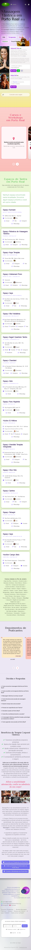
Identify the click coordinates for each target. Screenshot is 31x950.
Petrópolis (19, 598)
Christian (18, 456)
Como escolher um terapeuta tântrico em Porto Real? (15, 691)
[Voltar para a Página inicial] (6, 4)
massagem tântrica (9, 29)
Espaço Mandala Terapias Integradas (13, 446)
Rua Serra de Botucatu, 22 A (13, 518)
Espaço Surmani (9, 210)
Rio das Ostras (7, 607)
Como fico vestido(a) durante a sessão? (13, 714)
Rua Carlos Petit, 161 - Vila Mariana (15, 496)
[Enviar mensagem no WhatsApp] (18, 70)
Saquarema (21, 611)
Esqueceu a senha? (12, 929)
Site (15, 220)
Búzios (24, 583)
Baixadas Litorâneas (9, 583)
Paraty (23, 596)
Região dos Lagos (15, 601)
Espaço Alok (7, 381)
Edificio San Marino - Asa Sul (13, 215)
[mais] (24, 55)
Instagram (24, 220)
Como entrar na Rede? (17, 913)
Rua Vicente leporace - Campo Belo (15, 560)
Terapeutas (12, 37)
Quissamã (9, 600)
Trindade (23, 613)
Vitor (17, 480)
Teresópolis (17, 613)
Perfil (14, 70)
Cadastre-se (22, 929)
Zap (20, 932)
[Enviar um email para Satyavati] (21, 70)
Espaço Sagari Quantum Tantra (15, 337)
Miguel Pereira (19, 592)
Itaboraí (13, 588)
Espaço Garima (9, 491)
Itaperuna (5, 590)
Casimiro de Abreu (10, 586)
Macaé (21, 590)
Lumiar (16, 590)
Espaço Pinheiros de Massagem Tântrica (15, 233)
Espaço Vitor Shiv (10, 470)
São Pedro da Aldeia (11, 611)
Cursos (21, 37)
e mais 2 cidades (15, 83)
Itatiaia (11, 590)
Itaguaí (18, 588)
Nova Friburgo (9, 596)
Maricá (12, 592)
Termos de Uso (23, 947)
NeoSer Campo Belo (11, 555)
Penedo (13, 598)
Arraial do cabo (22, 581)
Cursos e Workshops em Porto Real (17, 871)
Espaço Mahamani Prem (12, 274)
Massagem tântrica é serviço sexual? (12, 695)
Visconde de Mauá (11, 615)
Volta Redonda (21, 615)
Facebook (13, 326)
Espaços (5, 41)
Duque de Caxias (20, 586)
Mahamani (19, 282)
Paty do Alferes (6, 598)
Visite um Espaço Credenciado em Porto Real (16, 866)
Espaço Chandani (9, 360)
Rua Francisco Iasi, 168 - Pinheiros (14, 239)
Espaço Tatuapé (9, 512)
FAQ (4, 37)
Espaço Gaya (8, 293)
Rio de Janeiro (15, 607)
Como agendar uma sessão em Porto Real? (14, 722)
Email (7, 221)
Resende (15, 82)
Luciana (18, 499)
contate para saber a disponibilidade (16, 66)
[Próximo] (17, 164)
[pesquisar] (26, 4)
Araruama (15, 581)
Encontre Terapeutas (7, 909)
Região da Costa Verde (18, 600)
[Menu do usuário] (29, 4)
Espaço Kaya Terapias (11, 253)
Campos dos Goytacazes (18, 584)
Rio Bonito (23, 605)
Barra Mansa (18, 583)
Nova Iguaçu (17, 596)
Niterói (25, 592)
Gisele (17, 410)
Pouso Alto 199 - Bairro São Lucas (14, 258)
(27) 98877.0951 (7, 902)
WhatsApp (16, 223)
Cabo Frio (8, 584)
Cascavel (7, 280)
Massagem (6, 827)
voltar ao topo (16, 943)
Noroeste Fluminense (10, 594)
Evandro (18, 323)
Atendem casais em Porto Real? (11, 710)
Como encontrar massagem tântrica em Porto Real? (14, 687)
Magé (25, 590)
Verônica (18, 242)
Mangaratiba (6, 592)
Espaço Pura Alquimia (11, 402)
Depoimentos (15, 41)
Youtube (13, 350)
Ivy (16, 520)
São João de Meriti (20, 609)
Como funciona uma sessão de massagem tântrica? (13, 699)
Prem (17, 303)
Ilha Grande (7, 588)
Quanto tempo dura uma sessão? (11, 703)
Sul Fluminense (8, 613)
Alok (17, 391)
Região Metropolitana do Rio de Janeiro (15, 603)
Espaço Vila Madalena (11, 314)
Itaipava (24, 588)
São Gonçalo (23, 607)
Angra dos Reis (7, 581)
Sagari (18, 347)
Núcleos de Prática (19, 911)
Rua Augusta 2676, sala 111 (12, 407)
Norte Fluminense (21, 594)
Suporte (14, 932)
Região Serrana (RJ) (9, 605)
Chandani (18, 370)
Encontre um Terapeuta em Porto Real (16, 862)
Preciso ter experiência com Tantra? (12, 707)
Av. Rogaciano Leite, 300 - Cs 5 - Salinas (16, 426)
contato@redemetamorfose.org (12, 903)
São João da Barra (9, 609)
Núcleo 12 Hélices (10, 421)
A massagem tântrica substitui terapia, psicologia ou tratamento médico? (15, 717)
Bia (17, 218)
